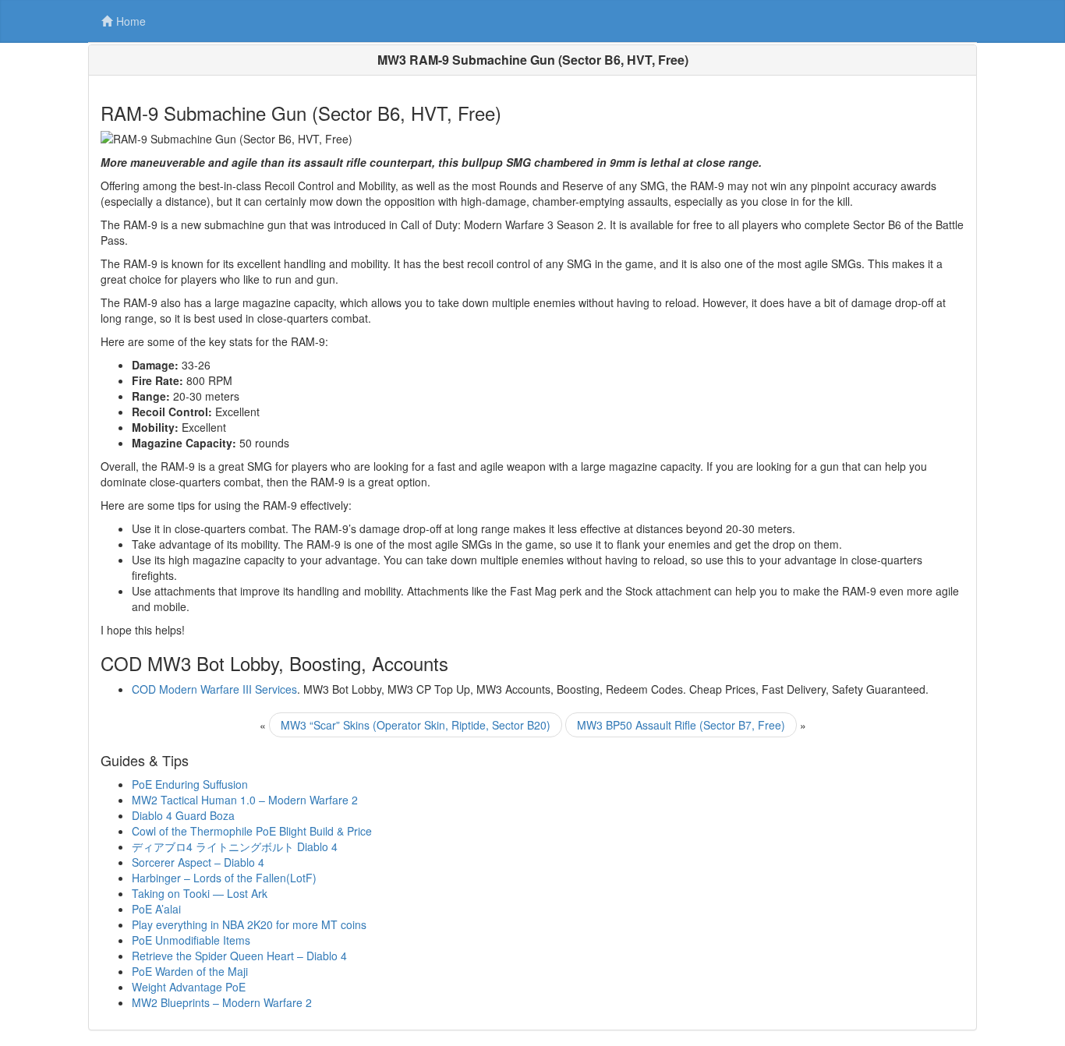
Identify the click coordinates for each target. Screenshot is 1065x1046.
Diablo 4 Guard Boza (183, 815)
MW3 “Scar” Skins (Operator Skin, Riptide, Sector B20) (415, 725)
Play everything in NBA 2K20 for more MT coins (249, 924)
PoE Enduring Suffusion (190, 784)
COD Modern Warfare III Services (214, 689)
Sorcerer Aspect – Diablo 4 (198, 862)
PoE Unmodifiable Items (191, 940)
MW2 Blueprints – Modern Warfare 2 (222, 1002)
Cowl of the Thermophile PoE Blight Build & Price (252, 831)
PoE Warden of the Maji (190, 971)
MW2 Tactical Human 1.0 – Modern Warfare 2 (245, 799)
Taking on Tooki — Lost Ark (199, 893)
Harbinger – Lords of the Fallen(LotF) (224, 877)
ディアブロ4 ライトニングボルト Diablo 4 (235, 846)
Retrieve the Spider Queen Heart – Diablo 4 (239, 955)
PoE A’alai (156, 909)
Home (131, 21)
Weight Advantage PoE (189, 987)
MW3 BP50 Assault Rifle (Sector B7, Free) (681, 725)
